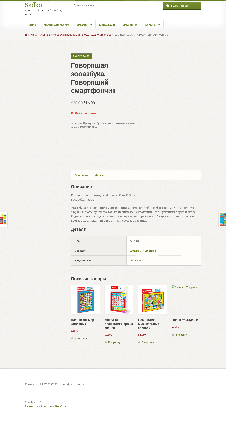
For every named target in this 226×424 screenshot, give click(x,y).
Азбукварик (138, 260)
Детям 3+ (151, 250)
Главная (33, 35)
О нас (32, 24)
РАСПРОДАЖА (88, 127)
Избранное (130, 24)
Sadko (33, 5)
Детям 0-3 (137, 250)
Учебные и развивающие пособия (60, 35)
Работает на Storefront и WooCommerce (49, 406)
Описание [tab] (81, 175)
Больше (150, 24)
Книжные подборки (56, 24)
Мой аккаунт (107, 24)
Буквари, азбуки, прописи (97, 35)
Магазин (82, 24)
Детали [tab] (100, 175)
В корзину (81, 338)
